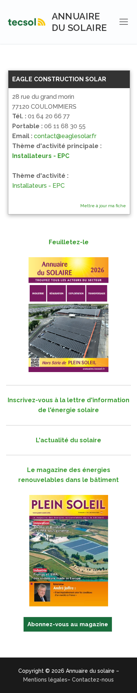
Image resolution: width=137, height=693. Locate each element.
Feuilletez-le (69, 242)
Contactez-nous (93, 680)
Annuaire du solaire (79, 22)
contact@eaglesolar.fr (65, 136)
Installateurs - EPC (40, 156)
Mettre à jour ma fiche (103, 205)
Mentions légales (45, 680)
